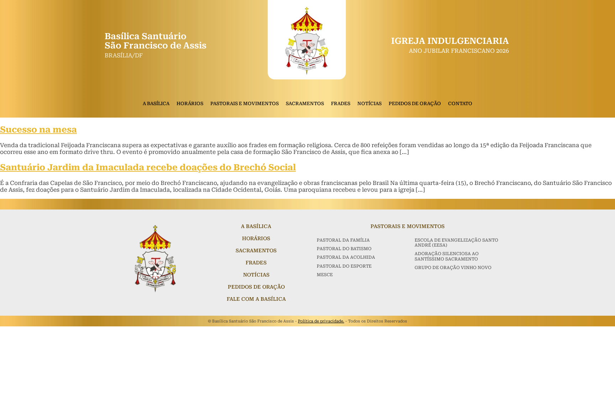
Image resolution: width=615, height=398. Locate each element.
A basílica (256, 226)
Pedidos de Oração (415, 103)
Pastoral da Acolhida (346, 257)
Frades (340, 103)
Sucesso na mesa (38, 130)
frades (256, 262)
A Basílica (156, 103)
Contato (460, 103)
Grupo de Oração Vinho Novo (453, 267)
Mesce (325, 274)
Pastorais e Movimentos (244, 103)
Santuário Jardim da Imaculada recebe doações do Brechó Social (148, 167)
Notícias (369, 103)
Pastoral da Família (343, 240)
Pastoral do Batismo (344, 248)
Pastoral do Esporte (344, 266)
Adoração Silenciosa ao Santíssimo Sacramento (447, 256)
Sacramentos (305, 103)
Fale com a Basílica (256, 299)
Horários (190, 103)
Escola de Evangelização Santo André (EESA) (456, 243)
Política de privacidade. (321, 321)
